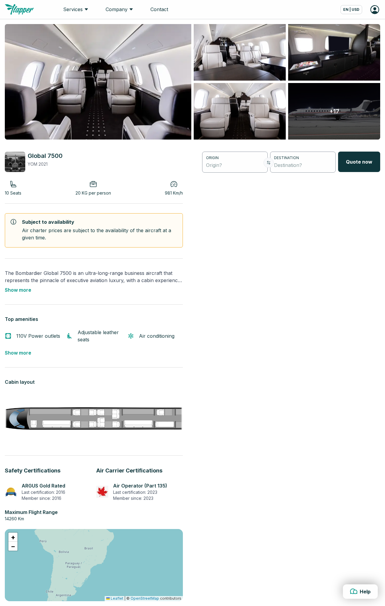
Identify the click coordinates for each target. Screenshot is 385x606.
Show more (18, 290)
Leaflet (116, 598)
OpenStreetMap (145, 598)
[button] (12, 537)
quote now (359, 162)
